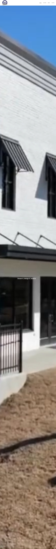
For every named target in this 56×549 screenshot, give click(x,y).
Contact (53, 2)
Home (40, 2)
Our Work (44, 2)
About (49, 2)
